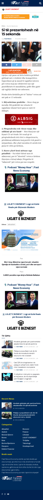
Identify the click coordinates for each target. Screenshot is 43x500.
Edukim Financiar (8, 449)
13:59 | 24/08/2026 (30, 346)
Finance (25, 432)
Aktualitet (5, 429)
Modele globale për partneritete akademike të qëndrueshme (27, 404)
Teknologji (27, 443)
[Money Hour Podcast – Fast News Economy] (21, 182)
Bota (3, 440)
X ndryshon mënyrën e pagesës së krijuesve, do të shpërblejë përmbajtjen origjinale (26, 376)
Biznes (4, 437)
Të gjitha (26, 440)
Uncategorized (28, 446)
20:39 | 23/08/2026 (30, 381)
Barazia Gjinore (7, 435)
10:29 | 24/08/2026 (30, 370)
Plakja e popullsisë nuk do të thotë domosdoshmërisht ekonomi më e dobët (25, 353)
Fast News (7, 39)
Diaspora (5, 446)
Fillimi (3, 26)
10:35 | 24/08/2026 (30, 358)
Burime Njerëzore (12, 26)
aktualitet (11, 224)
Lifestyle (26, 435)
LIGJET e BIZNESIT (29, 437)
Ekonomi (26, 429)
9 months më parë (20, 39)
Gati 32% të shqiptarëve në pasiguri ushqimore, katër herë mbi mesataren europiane (26, 365)
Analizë (4, 432)
